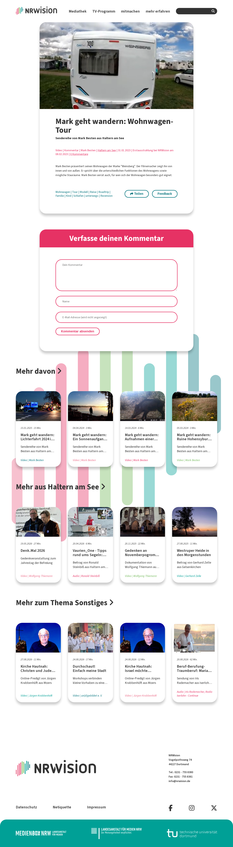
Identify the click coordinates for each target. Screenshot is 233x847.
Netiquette (62, 807)
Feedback (165, 193)
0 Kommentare (79, 154)
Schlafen (78, 196)
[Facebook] (171, 808)
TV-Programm (103, 11)
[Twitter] (214, 808)
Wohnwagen (63, 192)
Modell (84, 192)
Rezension (106, 196)
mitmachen (130, 11)
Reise (93, 192)
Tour (75, 192)
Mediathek (78, 11)
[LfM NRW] (116, 833)
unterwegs (92, 196)
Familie (60, 196)
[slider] (109, 106)
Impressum (96, 807)
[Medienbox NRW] (41, 833)
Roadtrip (104, 192)
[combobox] (196, 11)
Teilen (138, 193)
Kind (69, 196)
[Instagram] (191, 808)
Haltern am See (107, 150)
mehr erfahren (158, 11)
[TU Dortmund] (192, 833)
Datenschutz (26, 807)
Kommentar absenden (77, 331)
